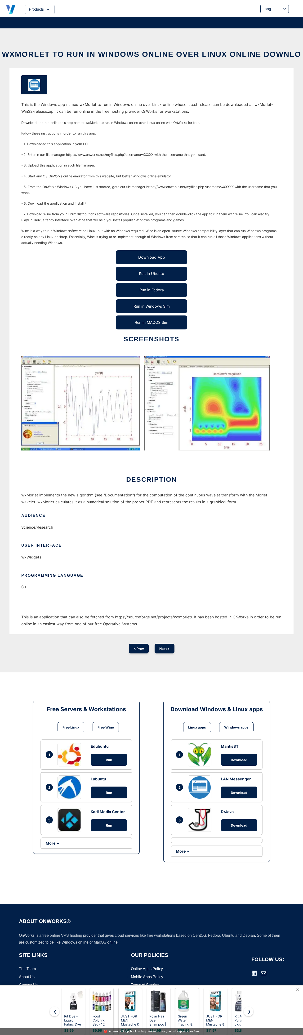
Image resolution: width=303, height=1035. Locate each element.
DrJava (227, 811)
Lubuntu (98, 779)
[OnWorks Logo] (10, 9)
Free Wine (106, 727)
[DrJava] (200, 820)
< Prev (139, 649)
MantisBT (230, 746)
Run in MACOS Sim (151, 322)
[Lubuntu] (70, 787)
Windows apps (236, 727)
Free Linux (70, 727)
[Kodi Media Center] (70, 820)
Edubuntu (100, 746)
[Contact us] (263, 973)
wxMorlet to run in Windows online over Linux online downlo (151, 54)
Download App (151, 257)
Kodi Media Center (108, 811)
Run (109, 760)
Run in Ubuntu (151, 273)
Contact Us (28, 985)
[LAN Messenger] (200, 787)
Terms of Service (145, 985)
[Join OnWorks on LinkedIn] (254, 973)
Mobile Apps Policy (147, 977)
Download (239, 760)
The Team (27, 969)
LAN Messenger (236, 779)
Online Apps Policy (147, 969)
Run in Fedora (151, 290)
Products (36, 9)
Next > (164, 649)
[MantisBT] (200, 754)
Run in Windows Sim (152, 306)
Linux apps (197, 727)
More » (52, 843)
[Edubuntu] (70, 754)
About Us (27, 977)
